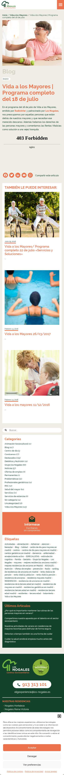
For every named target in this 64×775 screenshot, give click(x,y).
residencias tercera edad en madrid (20, 590)
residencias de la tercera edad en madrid (23, 584)
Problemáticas (11, 479)
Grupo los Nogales (13, 465)
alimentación (23, 544)
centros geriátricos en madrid (17, 553)
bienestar (9, 547)
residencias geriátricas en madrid (38, 587)
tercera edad (35, 593)
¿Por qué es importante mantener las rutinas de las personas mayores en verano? (29, 612)
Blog (7, 447)
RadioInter (20, 111)
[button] (59, 716)
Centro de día (11, 451)
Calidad (24, 547)
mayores (18, 563)
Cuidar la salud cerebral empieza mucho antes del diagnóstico (28, 640)
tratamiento (48, 593)
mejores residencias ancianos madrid (40, 563)
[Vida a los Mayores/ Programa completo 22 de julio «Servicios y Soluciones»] (32, 214)
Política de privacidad (34, 771)
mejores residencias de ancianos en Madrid (24, 566)
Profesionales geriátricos (16, 482)
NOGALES (49, 566)
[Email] (24, 175)
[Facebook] (5, 175)
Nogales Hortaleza (15, 705)
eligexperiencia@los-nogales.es (32, 692)
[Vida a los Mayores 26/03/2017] (32, 297)
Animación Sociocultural (16, 444)
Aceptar (32, 747)
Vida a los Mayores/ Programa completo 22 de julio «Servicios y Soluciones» (29, 250)
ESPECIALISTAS (32, 556)
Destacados (10, 458)
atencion (45, 544)
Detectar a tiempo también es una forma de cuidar (29, 634)
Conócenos (10, 454)
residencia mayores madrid (39, 578)
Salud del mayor (12, 489)
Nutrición (9, 569)
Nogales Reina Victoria (17, 709)
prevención (38, 569)
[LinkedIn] (18, 175)
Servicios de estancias (15, 496)
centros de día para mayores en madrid (39, 550)
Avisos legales (51, 771)
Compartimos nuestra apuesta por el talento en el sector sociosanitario (32, 619)
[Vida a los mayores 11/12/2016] (32, 372)
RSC (7, 486)
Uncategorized (12, 503)
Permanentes (11, 475)
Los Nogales (51, 111)
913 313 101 (34, 684)
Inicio (4, 15)
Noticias (8, 468)
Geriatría (27, 559)
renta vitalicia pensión (45, 575)
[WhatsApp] (30, 175)
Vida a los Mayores (18, 15)
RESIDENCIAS (10, 581)
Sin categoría (11, 500)
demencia (36, 553)
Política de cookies (15, 771)
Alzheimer (35, 544)
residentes (22, 593)
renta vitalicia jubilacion (24, 575)
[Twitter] (12, 175)
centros (16, 550)
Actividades (10, 544)
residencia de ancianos (15, 578)
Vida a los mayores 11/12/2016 (27, 405)
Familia (18, 559)
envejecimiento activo (14, 556)
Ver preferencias (32, 764)
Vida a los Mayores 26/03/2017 (28, 334)
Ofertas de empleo (14, 472)
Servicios (9, 493)
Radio (6, 79)
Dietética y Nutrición (14, 461)
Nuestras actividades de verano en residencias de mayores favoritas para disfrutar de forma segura (28, 627)
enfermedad (48, 553)
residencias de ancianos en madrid (34, 581)
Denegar (32, 756)
